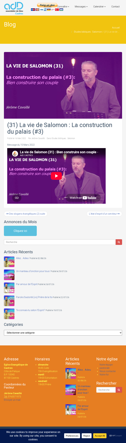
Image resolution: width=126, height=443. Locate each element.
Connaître (62, 6)
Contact (115, 6)
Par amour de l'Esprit (27, 284)
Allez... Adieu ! (23, 258)
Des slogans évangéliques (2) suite (27, 213)
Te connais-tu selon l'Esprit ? (30, 310)
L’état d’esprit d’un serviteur (103, 213)
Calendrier (98, 6)
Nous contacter (108, 371)
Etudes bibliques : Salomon (88, 31)
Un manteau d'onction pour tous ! (33, 271)
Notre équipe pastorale (106, 366)
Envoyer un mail (12, 400)
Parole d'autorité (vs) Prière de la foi (34, 297)
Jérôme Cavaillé (38, 138)
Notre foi (104, 374)
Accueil (47, 6)
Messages (80, 6)
